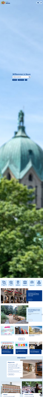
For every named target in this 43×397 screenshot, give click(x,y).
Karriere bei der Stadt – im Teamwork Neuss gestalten (6, 352)
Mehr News (21, 339)
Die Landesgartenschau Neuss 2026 (21, 352)
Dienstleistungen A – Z (12, 364)
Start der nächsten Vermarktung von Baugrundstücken (34, 335)
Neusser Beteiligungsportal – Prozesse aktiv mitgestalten (34, 352)
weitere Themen (11, 374)
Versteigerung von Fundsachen (20, 334)
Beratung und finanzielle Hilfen (14, 371)
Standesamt (11, 369)
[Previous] (1, 314)
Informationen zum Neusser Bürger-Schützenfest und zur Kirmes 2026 (33, 294)
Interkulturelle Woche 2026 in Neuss (6, 334)
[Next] (42, 314)
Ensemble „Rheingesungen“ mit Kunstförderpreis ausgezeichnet (33, 310)
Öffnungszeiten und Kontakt (13, 367)
